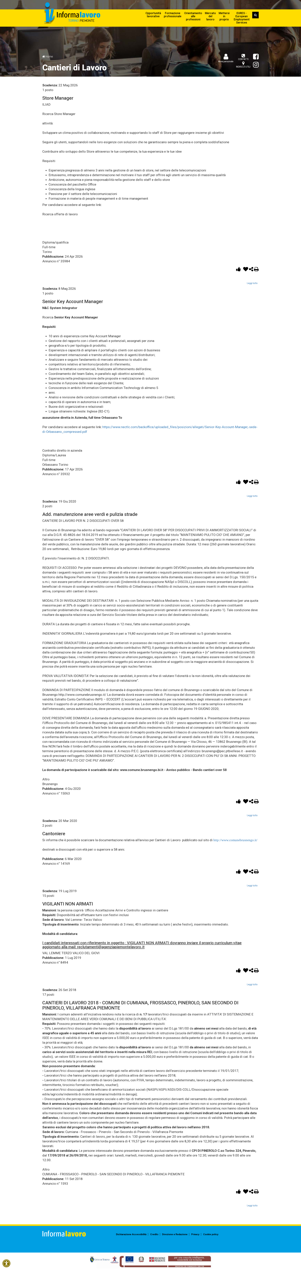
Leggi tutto (252, 283)
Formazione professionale (172, 14)
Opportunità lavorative (153, 14)
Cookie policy (210, 1234)
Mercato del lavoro (210, 16)
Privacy (195, 1234)
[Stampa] (256, 270)
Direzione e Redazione (174, 1234)
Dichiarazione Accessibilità (131, 1234)
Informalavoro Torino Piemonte (71, 13)
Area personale (225, 61)
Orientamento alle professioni (193, 16)
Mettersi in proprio (224, 16)
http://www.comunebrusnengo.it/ (235, 840)
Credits (154, 1234)
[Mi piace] (239, 270)
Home (49, 56)
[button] (6, 1263)
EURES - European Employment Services (242, 17)
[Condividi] (251, 270)
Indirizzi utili (243, 67)
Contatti (243, 59)
